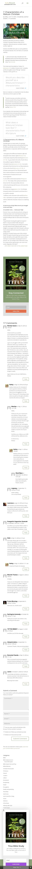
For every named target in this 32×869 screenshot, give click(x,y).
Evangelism (6, 787)
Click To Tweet (20, 88)
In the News (6, 803)
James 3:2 (17, 189)
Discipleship (20, 17)
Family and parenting (8, 789)
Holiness (5, 801)
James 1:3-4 (13, 107)
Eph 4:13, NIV (12, 62)
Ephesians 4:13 (7, 68)
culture (5, 778)
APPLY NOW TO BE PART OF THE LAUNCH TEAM (16, 246)
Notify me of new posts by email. (13, 734)
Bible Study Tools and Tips (9, 764)
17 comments (12, 18)
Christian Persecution (8, 768)
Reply (25, 379)
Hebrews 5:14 (21, 155)
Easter (4, 784)
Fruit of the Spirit (8, 761)
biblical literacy (7, 766)
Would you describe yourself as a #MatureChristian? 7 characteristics (16, 81)
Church (5, 773)
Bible (4, 757)
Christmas (5, 771)
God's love (6, 794)
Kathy (6, 17)
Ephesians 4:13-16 (16, 164)
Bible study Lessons (8, 760)
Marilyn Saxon (12, 326)
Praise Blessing (12, 601)
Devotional (6, 780)
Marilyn (13, 406)
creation (5, 775)
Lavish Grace (6, 807)
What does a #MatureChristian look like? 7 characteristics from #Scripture (15, 128)
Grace (4, 798)
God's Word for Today (8, 796)
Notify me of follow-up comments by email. (15, 732)
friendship (5, 791)
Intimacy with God (7, 805)
